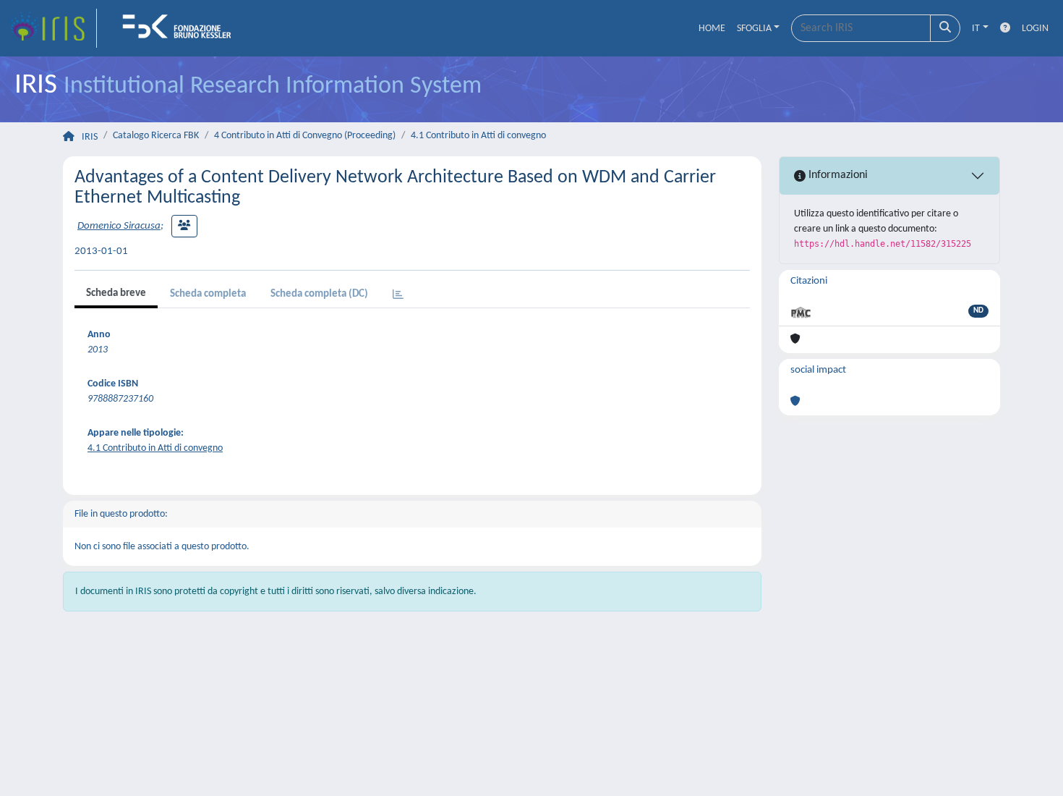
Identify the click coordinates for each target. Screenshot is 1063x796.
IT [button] (976, 28)
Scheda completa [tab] (208, 294)
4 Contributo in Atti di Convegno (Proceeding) (305, 135)
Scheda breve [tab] (116, 293)
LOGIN (1035, 28)
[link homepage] (53, 28)
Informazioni (837, 175)
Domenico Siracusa (119, 226)
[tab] (398, 295)
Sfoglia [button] (754, 28)
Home (712, 28)
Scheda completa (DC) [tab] (319, 294)
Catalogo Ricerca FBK (156, 135)
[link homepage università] (181, 28)
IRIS (90, 137)
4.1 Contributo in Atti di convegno (478, 135)
